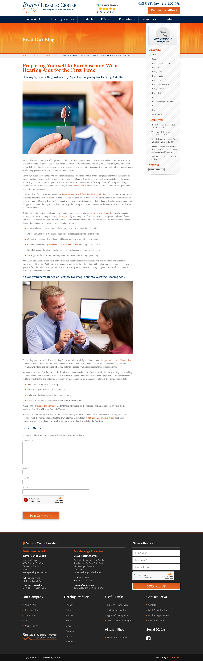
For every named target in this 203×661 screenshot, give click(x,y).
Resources (149, 19)
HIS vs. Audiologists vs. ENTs (162, 101)
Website (26, 487)
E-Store (106, 19)
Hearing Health (157, 76)
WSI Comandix (174, 657)
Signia (68, 625)
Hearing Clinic (157, 71)
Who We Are (34, 19)
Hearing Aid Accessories (160, 63)
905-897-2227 (86, 577)
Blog (36, 56)
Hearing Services (62, 19)
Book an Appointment (158, 615)
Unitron (69, 636)
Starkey (69, 615)
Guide (153, 59)
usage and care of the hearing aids (63, 244)
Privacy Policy (31, 625)
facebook (148, 638)
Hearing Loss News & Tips (161, 84)
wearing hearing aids (100, 212)
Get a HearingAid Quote (163, 40)
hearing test (64, 216)
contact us (108, 417)
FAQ (26, 620)
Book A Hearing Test (157, 610)
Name (26, 468)
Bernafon (70, 631)
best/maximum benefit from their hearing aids (82, 194)
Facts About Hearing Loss (119, 610)
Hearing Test (156, 93)
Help (153, 97)
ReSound (70, 641)
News (153, 110)
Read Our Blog (31, 610)
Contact (169, 19)
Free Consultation (156, 620)
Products (87, 19)
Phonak (69, 604)
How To (154, 105)
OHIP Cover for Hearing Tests (121, 620)
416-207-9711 (171, 3)
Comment (28, 440)
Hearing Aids (156, 67)
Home (25, 56)
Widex (69, 620)
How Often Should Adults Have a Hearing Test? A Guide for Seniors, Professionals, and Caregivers (164, 149)
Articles (154, 54)
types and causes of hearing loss (117, 360)
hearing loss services (46, 405)
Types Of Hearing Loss (117, 604)
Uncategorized (156, 114)
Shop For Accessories (117, 637)
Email (26, 477)
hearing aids (79, 185)
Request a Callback (164, 10)
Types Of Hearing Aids (117, 615)
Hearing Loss (50, 56)
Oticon (69, 610)
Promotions (127, 19)
